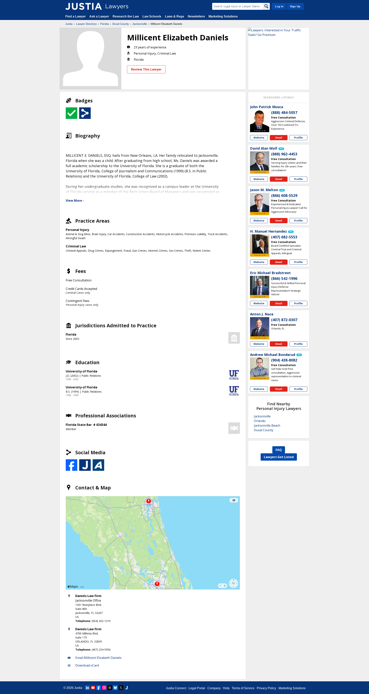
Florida (104, 23)
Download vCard (87, 665)
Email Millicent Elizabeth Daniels (98, 658)
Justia (68, 23)
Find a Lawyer (75, 16)
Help (226, 688)
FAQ (279, 450)
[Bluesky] (115, 687)
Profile (298, 137)
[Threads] (109, 687)
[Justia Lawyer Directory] (83, 6)
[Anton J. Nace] (259, 326)
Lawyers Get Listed (279, 457)
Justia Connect (176, 688)
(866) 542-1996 (284, 278)
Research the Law (126, 16)
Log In (279, 6)
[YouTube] (93, 687)
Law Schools (151, 16)
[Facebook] (98, 687)
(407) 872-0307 (284, 319)
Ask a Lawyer (99, 16)
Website (258, 137)
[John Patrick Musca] (259, 119)
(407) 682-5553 (284, 237)
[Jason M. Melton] (259, 202)
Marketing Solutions (223, 16)
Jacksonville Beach (267, 425)
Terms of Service (243, 688)
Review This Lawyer (146, 69)
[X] (121, 687)
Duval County (120, 23)
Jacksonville (139, 23)
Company (214, 688)
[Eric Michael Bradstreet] (259, 285)
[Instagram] (104, 687)
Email (278, 137)
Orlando (260, 421)
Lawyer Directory (86, 23)
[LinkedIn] (87, 687)
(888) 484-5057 (284, 112)
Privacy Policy (266, 688)
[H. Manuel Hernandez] (259, 244)
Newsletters (196, 16)
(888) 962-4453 (284, 154)
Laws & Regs (174, 16)
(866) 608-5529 (284, 195)
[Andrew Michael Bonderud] (259, 367)
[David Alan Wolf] (259, 161)
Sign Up (295, 6)
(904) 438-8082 (284, 360)
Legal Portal (197, 688)
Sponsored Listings (278, 97)
